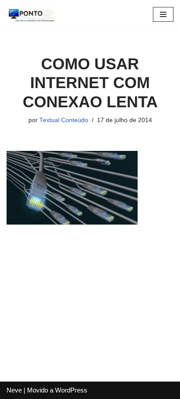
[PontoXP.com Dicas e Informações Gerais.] (33, 14)
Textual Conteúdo (63, 120)
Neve (14, 390)
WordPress (71, 390)
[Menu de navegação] (163, 14)
